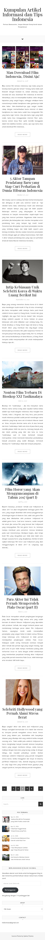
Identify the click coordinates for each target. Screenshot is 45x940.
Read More (22, 134)
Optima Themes (28, 936)
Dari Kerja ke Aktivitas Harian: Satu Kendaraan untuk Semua (20, 858)
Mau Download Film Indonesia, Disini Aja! (22, 74)
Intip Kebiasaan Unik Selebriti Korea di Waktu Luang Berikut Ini (22, 291)
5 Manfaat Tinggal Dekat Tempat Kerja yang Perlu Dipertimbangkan (18, 830)
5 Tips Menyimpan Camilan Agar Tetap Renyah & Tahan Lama (19, 849)
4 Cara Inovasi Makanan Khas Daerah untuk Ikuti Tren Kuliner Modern (20, 839)
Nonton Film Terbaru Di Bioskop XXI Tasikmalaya (22, 394)
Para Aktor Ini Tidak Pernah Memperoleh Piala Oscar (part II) (22, 603)
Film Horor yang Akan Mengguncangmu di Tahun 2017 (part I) (22, 493)
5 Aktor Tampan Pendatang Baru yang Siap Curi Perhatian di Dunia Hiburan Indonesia (22, 184)
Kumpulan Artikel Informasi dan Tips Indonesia (22, 14)
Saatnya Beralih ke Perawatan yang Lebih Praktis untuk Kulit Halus (20, 820)
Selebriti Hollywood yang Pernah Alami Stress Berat (22, 713)
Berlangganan (10, 890)
